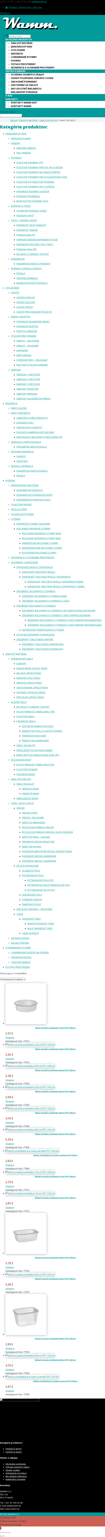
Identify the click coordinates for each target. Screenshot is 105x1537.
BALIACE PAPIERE (20, 943)
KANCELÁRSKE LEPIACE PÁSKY (31, 668)
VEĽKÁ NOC (22, 461)
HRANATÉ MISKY (30, 793)
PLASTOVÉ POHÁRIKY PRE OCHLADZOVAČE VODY (41, 177)
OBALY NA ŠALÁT (25, 784)
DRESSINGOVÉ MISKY (27, 798)
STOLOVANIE (18, 50)
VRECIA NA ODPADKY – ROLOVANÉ (34, 909)
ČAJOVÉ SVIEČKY (24, 307)
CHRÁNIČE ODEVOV (32, 899)
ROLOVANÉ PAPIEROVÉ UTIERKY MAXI (41, 533)
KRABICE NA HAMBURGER (35, 740)
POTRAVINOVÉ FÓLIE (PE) (40, 880)
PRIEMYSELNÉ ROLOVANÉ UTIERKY (40, 543)
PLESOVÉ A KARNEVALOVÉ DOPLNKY (35, 432)
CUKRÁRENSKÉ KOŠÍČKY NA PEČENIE (30, 952)
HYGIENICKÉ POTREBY (22, 514)
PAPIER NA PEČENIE (21, 957)
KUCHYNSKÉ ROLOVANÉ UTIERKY (39, 552)
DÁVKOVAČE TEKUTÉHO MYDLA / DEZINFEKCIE (46, 576)
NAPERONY (22, 350)
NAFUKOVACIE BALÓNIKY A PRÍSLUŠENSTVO (39, 437)
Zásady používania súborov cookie (32, 78)
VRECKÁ (20, 808)
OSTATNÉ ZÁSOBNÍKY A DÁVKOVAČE (35, 634)
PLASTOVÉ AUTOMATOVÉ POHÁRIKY (35, 181)
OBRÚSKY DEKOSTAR (27, 389)
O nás (8, 95)
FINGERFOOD (18, 259)
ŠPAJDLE (20, 273)
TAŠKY (19, 914)
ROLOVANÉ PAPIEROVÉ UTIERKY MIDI (41, 538)
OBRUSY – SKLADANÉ (27, 345)
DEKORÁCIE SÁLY (25, 422)
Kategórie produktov (18, 39)
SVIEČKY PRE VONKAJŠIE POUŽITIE (34, 311)
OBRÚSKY (16, 369)
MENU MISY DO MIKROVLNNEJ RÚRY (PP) (37, 755)
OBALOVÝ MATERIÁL (22, 43)
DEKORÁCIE (17, 53)
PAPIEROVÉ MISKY (25, 774)
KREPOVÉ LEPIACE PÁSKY (29, 682)
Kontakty (11, 99)
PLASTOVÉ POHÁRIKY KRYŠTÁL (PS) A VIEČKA (39, 167)
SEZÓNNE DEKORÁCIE (22, 451)
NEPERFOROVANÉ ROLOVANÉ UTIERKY (42, 548)
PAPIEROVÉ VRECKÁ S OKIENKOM (39, 861)
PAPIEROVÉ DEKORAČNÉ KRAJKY (32, 321)
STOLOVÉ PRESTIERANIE (23, 336)
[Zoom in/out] (1, 1532)
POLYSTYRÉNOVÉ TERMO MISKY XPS (35, 764)
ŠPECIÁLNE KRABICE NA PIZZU (37, 726)
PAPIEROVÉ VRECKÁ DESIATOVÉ (38, 841)
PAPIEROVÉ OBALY (26, 721)
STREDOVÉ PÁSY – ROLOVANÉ (31, 360)
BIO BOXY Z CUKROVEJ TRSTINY (32, 707)
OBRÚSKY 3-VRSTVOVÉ (28, 379)
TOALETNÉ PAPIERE (21, 504)
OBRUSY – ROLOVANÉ (27, 340)
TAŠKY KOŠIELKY (30, 933)
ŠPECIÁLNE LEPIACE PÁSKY (30, 697)
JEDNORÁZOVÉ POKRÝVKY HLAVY (33, 499)
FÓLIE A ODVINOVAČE (27, 865)
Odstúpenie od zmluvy (24, 85)
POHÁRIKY (16, 157)
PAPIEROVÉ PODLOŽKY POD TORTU (34, 244)
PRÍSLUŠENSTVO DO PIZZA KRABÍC (34, 750)
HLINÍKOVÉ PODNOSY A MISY (31, 210)
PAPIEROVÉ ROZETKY (27, 326)
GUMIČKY (21, 663)
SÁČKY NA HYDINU (31, 846)
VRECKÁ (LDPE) (29, 812)
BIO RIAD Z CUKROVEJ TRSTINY (32, 254)
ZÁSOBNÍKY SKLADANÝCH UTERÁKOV (35, 591)
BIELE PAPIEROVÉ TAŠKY (40, 928)
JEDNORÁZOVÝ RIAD (21, 46)
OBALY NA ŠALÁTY (26, 745)
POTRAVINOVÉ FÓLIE (33, 875)
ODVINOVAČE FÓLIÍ (32, 894)
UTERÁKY (16, 519)
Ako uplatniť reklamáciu (26, 88)
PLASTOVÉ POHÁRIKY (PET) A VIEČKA (35, 186)
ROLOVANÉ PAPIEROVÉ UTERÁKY (33, 528)
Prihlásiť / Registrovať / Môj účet (25, 7)
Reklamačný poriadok (24, 92)
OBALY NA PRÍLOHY (49, 120)
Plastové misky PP (25, 234)
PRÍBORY (15, 143)
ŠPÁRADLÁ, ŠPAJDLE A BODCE (26, 268)
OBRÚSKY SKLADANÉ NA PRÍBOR (33, 398)
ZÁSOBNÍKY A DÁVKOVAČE (24, 562)
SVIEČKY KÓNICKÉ (25, 297)
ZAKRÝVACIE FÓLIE (31, 904)
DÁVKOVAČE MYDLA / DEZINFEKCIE (34, 567)
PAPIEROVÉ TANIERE (27, 230)
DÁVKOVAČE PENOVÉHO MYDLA (38, 572)
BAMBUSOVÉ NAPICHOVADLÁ (31, 283)
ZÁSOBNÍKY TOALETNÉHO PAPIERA (34, 639)
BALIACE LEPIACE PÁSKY (28, 673)
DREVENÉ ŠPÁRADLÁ (27, 278)
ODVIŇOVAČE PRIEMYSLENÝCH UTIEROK (43, 629)
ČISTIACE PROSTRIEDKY (23, 64)
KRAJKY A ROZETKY (20, 316)
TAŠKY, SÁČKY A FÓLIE (22, 803)
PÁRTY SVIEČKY (19, 408)
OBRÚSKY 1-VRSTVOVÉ (28, 374)
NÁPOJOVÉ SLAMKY (21, 138)
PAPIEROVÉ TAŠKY (31, 918)
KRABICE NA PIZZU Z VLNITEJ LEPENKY (42, 731)
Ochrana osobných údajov (27, 74)
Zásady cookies (12, 1470)
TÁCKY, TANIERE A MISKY (24, 220)
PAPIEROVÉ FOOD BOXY (34, 735)
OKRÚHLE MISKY (30, 788)
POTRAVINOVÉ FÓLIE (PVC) (41, 890)
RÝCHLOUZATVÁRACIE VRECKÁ (38, 827)
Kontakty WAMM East (24, 102)
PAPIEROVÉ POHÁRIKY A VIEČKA (32, 191)
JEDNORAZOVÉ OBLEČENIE (25, 485)
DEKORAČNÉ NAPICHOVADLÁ (31, 446)
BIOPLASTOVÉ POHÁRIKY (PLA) (32, 201)
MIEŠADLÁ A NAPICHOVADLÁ (26, 442)
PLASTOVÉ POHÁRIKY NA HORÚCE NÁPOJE (38, 172)
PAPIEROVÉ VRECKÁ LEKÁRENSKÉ (39, 856)
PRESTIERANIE (23, 355)
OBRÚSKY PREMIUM (26, 393)
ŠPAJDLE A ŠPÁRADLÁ (22, 466)
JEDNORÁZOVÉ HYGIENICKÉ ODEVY (34, 495)
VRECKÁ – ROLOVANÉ (33, 817)
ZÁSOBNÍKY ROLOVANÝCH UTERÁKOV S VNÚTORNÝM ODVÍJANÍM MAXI (64, 625)
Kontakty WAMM (21, 106)
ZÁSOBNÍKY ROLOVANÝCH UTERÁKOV (36, 605)
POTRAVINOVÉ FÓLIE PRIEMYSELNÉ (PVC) (48, 885)
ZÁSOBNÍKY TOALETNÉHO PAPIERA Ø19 (42, 649)
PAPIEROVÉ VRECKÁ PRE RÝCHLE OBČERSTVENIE (47, 851)
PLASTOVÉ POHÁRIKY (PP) (29, 162)
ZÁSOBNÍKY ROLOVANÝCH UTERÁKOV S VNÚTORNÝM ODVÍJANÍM (56, 615)
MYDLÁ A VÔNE (19, 509)
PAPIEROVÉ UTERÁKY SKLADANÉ (33, 523)
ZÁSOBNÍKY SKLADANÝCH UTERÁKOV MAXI (44, 596)
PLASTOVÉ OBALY (25, 716)
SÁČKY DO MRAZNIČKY (33, 822)
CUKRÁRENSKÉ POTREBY (24, 57)
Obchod (13, 120)
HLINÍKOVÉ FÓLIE (31, 870)
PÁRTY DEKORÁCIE (20, 413)
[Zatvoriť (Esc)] (9, 1532)
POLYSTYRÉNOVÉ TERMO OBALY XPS (35, 711)
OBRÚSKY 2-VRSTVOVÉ (28, 384)
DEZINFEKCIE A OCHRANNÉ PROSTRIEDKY (32, 67)
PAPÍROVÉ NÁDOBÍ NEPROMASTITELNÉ (37, 239)
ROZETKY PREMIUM (26, 331)
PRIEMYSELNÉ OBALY (22, 658)
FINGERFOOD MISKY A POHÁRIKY (33, 263)
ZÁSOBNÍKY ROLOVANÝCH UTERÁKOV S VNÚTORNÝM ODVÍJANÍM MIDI (64, 620)
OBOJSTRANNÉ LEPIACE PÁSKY (32, 687)
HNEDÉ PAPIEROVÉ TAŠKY (40, 923)
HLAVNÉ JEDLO (19, 702)
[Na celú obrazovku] (4, 1532)
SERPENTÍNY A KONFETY (29, 427)
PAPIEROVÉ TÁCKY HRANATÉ (31, 225)
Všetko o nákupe (15, 71)
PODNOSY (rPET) (25, 215)
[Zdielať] (6, 1532)
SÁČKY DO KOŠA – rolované (36, 836)
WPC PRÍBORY (23, 152)
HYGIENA (16, 60)
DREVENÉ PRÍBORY (26, 148)
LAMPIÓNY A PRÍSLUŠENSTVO (32, 418)
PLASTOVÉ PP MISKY (27, 769)
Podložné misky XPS (26, 249)
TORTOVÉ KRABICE (21, 962)
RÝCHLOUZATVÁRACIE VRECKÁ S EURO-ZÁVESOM (47, 832)
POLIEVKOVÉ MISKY (21, 759)
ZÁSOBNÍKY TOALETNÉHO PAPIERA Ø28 (42, 644)
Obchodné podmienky (24, 81)
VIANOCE (21, 456)
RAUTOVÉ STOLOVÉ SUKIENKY (32, 364)
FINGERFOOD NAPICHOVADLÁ (31, 470)
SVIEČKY (15, 292)
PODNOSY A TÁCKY (21, 206)
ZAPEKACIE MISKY (20, 938)
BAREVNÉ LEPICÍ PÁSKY (28, 678)
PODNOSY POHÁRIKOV (28, 196)
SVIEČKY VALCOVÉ (25, 302)
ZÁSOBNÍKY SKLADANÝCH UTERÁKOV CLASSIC (46, 600)
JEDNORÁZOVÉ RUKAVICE (29, 490)
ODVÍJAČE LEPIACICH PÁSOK (30, 692)
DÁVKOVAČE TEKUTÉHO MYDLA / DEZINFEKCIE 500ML (55, 581)
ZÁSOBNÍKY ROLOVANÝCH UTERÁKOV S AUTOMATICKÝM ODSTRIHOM (58, 610)
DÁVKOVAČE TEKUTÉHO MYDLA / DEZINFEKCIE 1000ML (56, 586)
